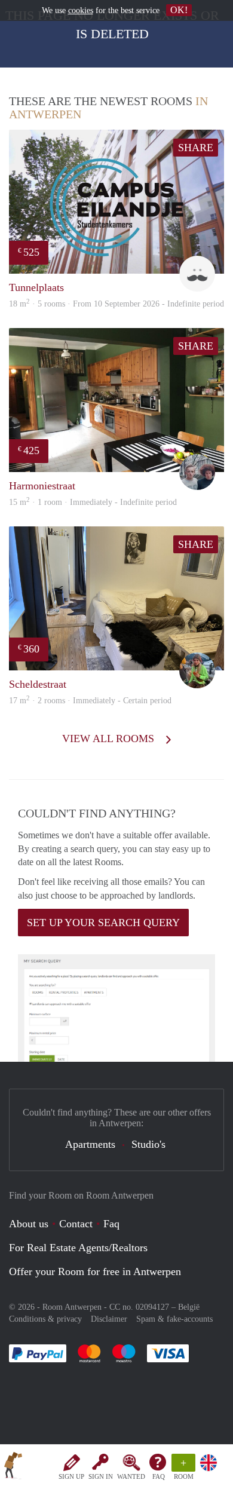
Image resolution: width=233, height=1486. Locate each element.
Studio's (148, 1144)
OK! (179, 10)
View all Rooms (109, 738)
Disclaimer (109, 1319)
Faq (111, 1224)
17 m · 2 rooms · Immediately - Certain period (90, 700)
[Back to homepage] (13, 1467)
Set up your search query (103, 923)
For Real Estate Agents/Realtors (78, 1248)
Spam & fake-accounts (174, 1319)
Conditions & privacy (45, 1319)
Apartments (90, 1144)
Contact (76, 1224)
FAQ (158, 1476)
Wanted (131, 1476)
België (189, 1307)
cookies (80, 10)
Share (195, 148)
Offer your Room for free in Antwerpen (95, 1271)
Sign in (100, 1476)
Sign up (71, 1476)
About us (28, 1224)
